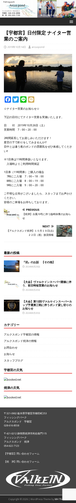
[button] (70, 21)
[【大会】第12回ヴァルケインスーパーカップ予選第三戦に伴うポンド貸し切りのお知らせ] (11, 309)
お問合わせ (11, 347)
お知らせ (9, 354)
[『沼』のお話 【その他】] (11, 270)
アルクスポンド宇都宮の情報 (21, 334)
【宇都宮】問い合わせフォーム (21, 453)
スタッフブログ (13, 360)
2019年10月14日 (16, 47)
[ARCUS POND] (38, 15)
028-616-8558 (11, 425)
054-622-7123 (11, 445)
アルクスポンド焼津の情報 (20, 341)
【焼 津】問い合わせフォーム (21, 461)
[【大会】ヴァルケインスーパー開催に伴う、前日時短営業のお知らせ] (11, 285)
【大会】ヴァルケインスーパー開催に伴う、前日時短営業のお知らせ (47, 283)
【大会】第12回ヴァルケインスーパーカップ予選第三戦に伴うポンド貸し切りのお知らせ (47, 304)
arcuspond (38, 47)
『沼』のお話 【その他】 (38, 262)
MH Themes (61, 499)
